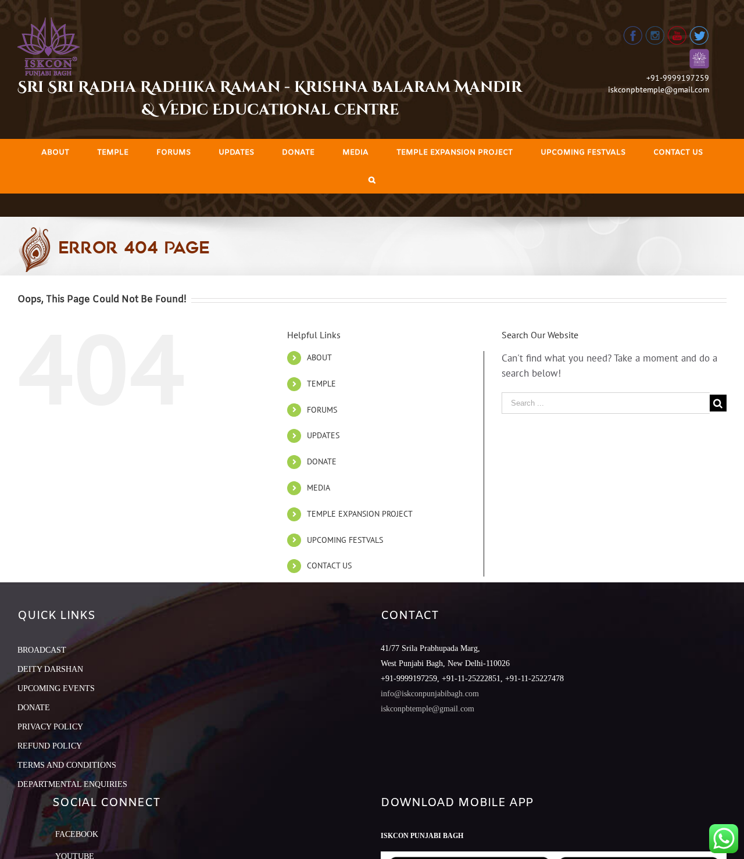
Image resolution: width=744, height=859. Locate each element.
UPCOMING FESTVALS (345, 540)
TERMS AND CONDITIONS (66, 765)
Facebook (76, 834)
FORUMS (322, 410)
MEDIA (318, 487)
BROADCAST (41, 650)
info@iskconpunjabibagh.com (430, 693)
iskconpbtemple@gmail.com (658, 89)
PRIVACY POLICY (50, 726)
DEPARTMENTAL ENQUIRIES (72, 784)
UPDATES (323, 435)
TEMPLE (321, 383)
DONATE (322, 461)
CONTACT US (329, 565)
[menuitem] (55, 152)
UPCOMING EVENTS (56, 688)
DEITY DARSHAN (50, 669)
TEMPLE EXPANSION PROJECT (360, 514)
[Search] (372, 180)
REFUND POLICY (49, 746)
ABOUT (319, 357)
